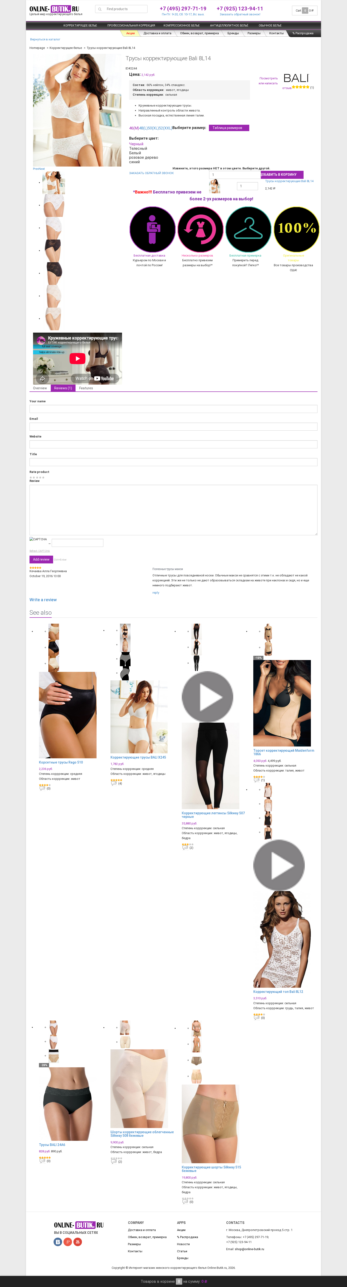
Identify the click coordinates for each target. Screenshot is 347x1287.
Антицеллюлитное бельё (229, 25)
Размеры (254, 33)
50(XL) (153, 128)
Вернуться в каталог (45, 39)
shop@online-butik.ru (249, 1249)
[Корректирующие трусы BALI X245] (142, 716)
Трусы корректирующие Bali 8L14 (289, 181)
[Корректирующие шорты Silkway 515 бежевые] (214, 1124)
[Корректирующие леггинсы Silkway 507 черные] (214, 766)
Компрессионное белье (182, 25)
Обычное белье (270, 25)
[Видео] (207, 696)
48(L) (143, 128)
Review (35, 481)
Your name (38, 401)
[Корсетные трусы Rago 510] (71, 715)
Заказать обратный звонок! (240, 14)
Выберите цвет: (145, 138)
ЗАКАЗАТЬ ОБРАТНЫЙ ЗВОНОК (151, 173)
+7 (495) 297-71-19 (183, 9)
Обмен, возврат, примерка (199, 33)
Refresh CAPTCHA (40, 551)
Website (35, 436)
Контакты (276, 33)
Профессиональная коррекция (131, 25)
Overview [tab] (40, 388)
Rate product (39, 472)
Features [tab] (86, 388)
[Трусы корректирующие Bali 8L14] (53, 182)
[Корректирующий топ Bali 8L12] (285, 939)
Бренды (233, 33)
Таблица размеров (227, 128)
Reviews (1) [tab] (63, 388)
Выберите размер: (207, 127)
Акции (130, 33)
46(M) (134, 128)
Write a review (43, 599)
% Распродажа (302, 33)
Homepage (37, 48)
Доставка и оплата (157, 33)
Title (33, 454)
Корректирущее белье (80, 25)
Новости (183, 1244)
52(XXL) (165, 128)
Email (34, 418)
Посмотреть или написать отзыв (275, 83)
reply (155, 592)
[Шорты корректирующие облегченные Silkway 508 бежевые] (142, 1088)
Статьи (182, 1251)
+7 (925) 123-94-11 (240, 9)
